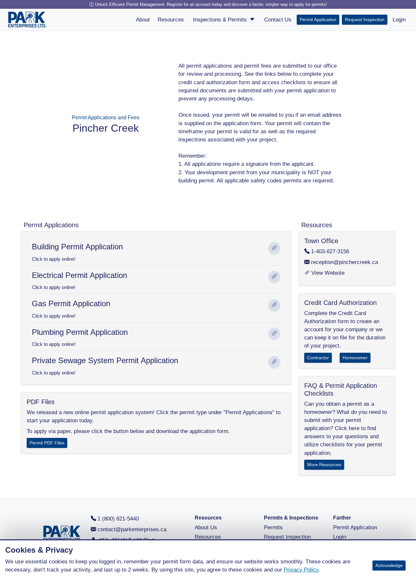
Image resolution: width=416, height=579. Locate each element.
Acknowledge (389, 565)
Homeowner (355, 357)
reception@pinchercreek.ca (344, 262)
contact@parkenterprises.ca (132, 529)
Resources (208, 537)
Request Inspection (364, 19)
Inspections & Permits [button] (220, 20)
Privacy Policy (301, 570)
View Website (327, 273)
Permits (273, 527)
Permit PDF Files (47, 442)
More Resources (324, 464)
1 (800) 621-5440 (118, 519)
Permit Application (318, 19)
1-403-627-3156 (330, 251)
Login (339, 537)
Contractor (318, 357)
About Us (206, 527)
